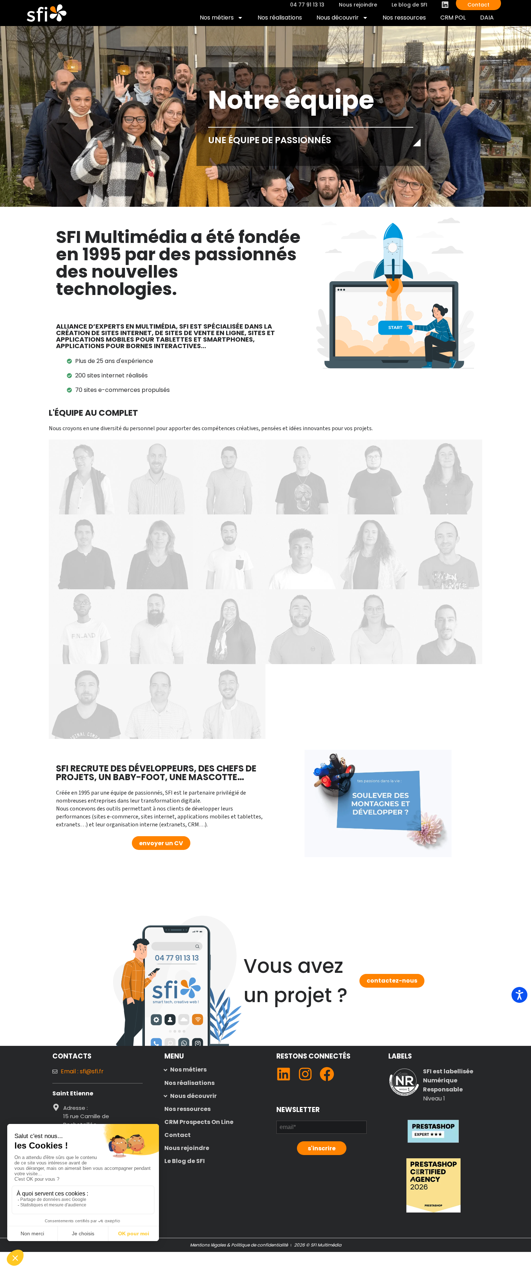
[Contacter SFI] (177, 957)
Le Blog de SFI (184, 1161)
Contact (177, 1135)
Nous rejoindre (186, 1148)
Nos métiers (217, 17)
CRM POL (456, 19)
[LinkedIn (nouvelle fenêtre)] (283, 1074)
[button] (209, 1070)
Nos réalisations (280, 17)
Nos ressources (404, 17)
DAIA (490, 19)
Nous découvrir (337, 17)
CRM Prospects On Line (198, 1122)
